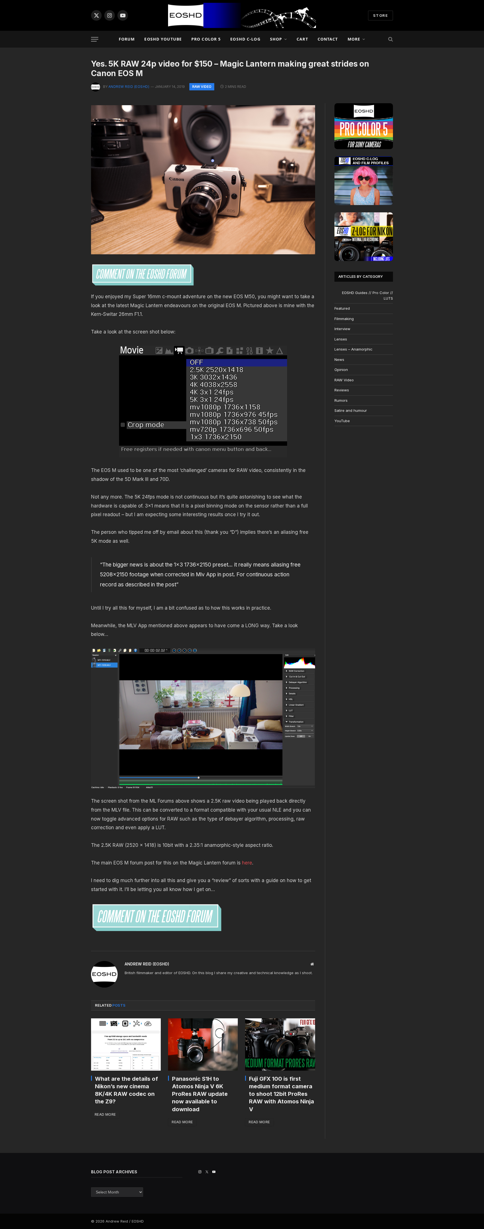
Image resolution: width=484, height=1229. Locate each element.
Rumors (341, 400)
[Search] (390, 39)
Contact (328, 39)
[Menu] (94, 39)
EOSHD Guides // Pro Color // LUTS (367, 295)
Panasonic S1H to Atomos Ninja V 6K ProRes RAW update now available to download (200, 1094)
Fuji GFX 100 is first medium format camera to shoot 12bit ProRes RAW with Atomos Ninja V (281, 1094)
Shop (276, 39)
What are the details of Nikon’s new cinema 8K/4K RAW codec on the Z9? (126, 1090)
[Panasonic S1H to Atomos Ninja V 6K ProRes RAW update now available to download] (203, 1044)
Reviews (341, 390)
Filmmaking (344, 318)
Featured (342, 308)
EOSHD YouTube (163, 39)
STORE (380, 15)
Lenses (340, 339)
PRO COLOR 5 (206, 39)
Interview (342, 328)
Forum (127, 39)
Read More (105, 1114)
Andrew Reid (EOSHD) (128, 86)
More (354, 39)
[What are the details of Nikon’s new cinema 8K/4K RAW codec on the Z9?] (126, 1044)
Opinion (341, 369)
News (339, 359)
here (247, 863)
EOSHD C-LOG (245, 39)
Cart (302, 39)
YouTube (342, 421)
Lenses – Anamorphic (353, 349)
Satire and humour (350, 410)
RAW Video (201, 86)
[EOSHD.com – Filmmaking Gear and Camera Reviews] (242, 15)
